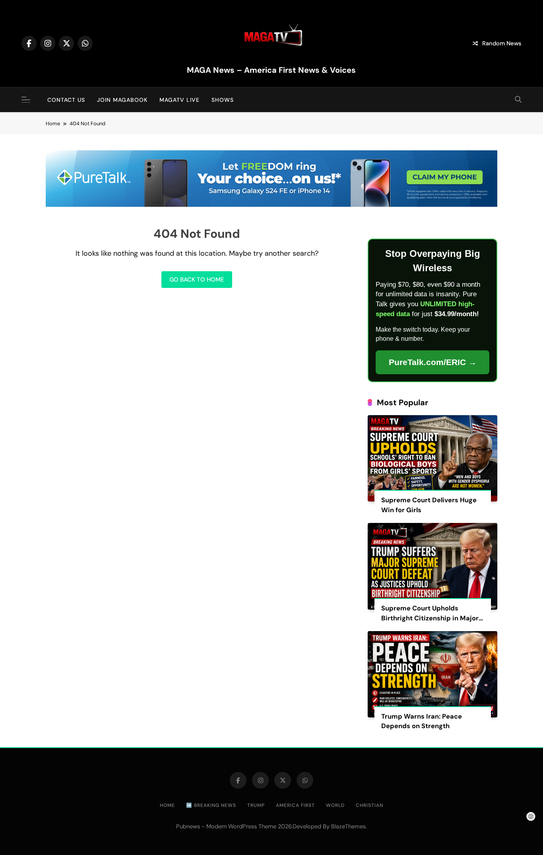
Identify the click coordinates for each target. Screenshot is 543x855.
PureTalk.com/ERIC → (433, 362)
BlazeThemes (348, 826)
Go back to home (196, 280)
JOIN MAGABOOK (122, 99)
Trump (256, 805)
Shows (222, 99)
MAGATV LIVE (179, 99)
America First (295, 805)
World (335, 805)
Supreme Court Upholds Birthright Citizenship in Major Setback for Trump (430, 618)
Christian (369, 805)
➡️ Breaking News (211, 805)
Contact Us (66, 99)
